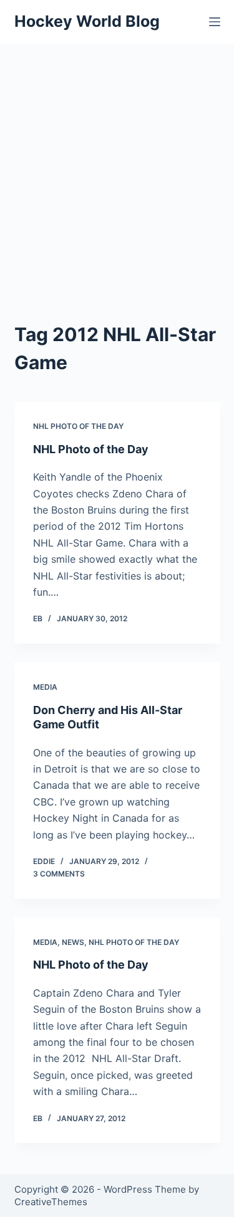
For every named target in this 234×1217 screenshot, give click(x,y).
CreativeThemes (50, 1202)
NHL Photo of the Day (78, 426)
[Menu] (214, 21)
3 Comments (59, 873)
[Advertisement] (117, 166)
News (73, 942)
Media (45, 687)
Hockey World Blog (87, 21)
